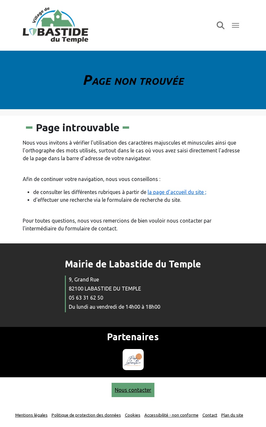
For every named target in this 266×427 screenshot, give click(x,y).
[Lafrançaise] (133, 359)
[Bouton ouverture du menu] (235, 25)
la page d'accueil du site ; (177, 192)
